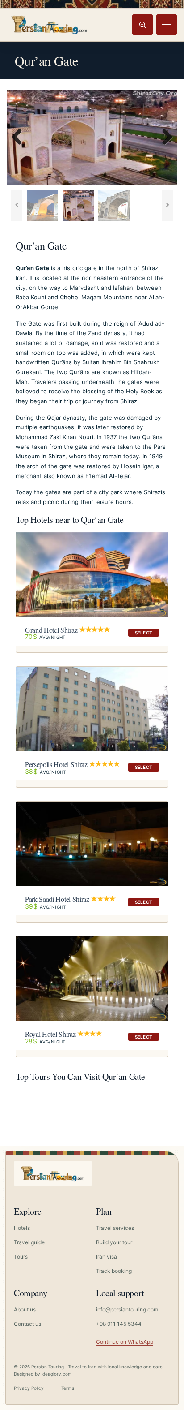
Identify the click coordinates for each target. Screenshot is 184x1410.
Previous (20, 138)
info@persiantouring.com (127, 1309)
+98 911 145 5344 (119, 1323)
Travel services (115, 1228)
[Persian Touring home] (49, 24)
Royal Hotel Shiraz (50, 1034)
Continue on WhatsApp (124, 1341)
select (143, 632)
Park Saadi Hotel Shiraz (57, 899)
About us (25, 1309)
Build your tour (114, 1242)
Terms (67, 1388)
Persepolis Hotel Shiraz (56, 764)
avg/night (45, 637)
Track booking (114, 1271)
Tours (21, 1256)
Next (164, 138)
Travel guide (29, 1242)
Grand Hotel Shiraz (51, 629)
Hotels (22, 1228)
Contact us (27, 1323)
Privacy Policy (29, 1388)
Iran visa (106, 1256)
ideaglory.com (57, 1373)
